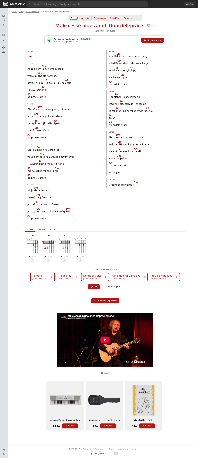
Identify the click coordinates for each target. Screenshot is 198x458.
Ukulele (41, 229)
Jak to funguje (123, 449)
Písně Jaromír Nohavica (105, 270)
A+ (88, 18)
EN (112, 453)
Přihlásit (189, 4)
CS (116, 453)
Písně (21, 12)
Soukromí (110, 449)
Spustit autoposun (152, 40)
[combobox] (87, 4)
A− (82, 18)
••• (138, 18)
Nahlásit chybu (112, 286)
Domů (14, 12)
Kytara (30, 229)
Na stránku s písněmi (107, 300)
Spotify (106, 373)
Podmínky (99, 449)
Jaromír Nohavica (32, 12)
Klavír (52, 229)
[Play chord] (32, 260)
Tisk (95, 286)
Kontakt (134, 449)
